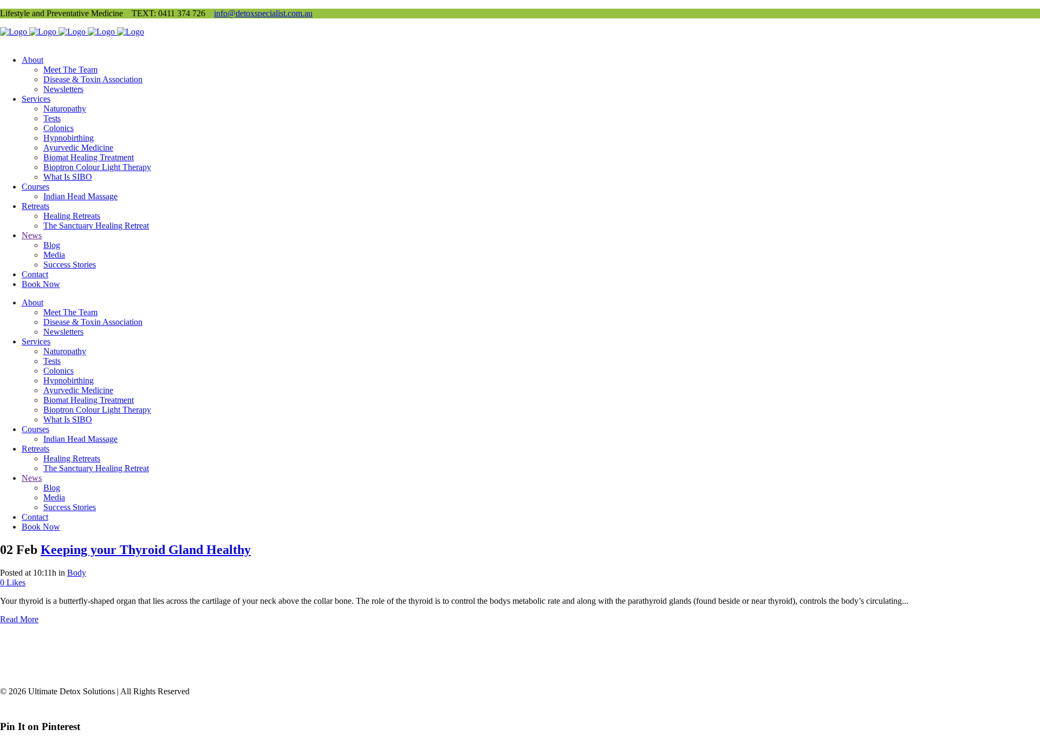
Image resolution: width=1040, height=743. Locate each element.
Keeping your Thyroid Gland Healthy (146, 550)
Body (76, 572)
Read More (19, 619)
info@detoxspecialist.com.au (263, 13)
